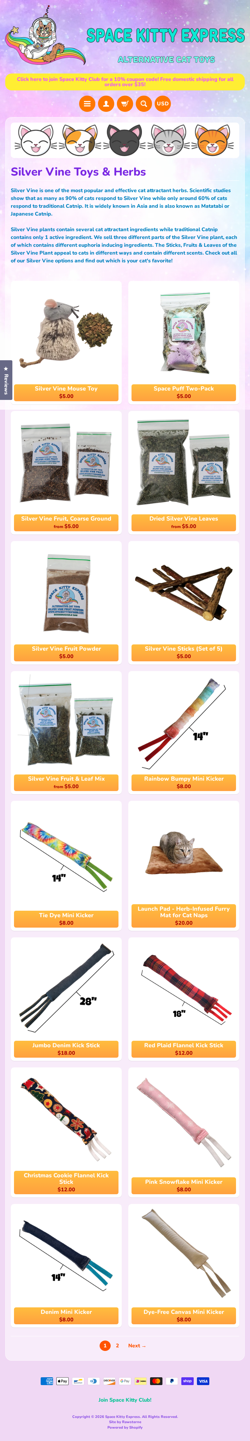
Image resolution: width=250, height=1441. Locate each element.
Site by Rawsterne (125, 1422)
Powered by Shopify (125, 1427)
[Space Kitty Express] (125, 35)
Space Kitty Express (122, 1416)
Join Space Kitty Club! (125, 1400)
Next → (137, 1345)
